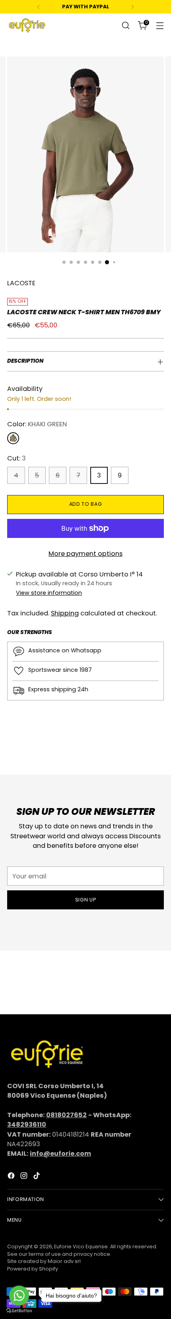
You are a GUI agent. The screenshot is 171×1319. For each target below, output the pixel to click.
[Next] (132, 7)
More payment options (85, 553)
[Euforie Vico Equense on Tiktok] (37, 1177)
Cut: (16, 458)
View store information (49, 593)
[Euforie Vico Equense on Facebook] (12, 1177)
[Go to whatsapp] (19, 1295)
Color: (37, 424)
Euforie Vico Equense (81, 1246)
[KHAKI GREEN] (13, 438)
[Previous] (38, 7)
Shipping (65, 613)
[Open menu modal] (160, 25)
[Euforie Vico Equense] (27, 25)
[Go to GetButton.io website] (19, 1310)
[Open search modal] (125, 25)
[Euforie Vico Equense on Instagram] (24, 1177)
